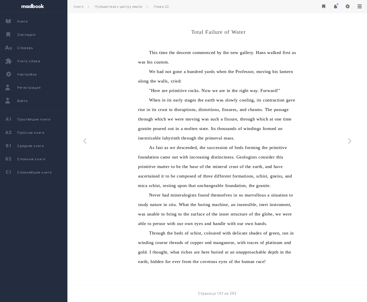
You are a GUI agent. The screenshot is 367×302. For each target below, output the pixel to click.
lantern (286, 71)
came (165, 157)
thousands (226, 128)
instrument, (281, 204)
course (161, 242)
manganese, (224, 242)
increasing (199, 157)
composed (186, 176)
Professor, (245, 71)
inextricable (149, 138)
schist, (262, 176)
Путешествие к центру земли (118, 6)
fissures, (230, 109)
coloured (212, 233)
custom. (161, 62)
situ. (173, 204)
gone (177, 71)
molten (190, 128)
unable (153, 214)
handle (219, 223)
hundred (195, 71)
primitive (178, 90)
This (153, 52)
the (172, 52)
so (241, 195)
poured (159, 128)
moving (263, 71)
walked (274, 52)
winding (146, 242)
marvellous (255, 195)
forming (252, 147)
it (162, 176)
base (194, 166)
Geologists (246, 157)
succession (217, 147)
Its (213, 128)
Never (155, 195)
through (145, 119)
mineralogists (183, 195)
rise (141, 109)
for (168, 261)
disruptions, (185, 109)
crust (163, 109)
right (244, 90)
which (160, 119)
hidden (157, 261)
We (152, 71)
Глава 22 (161, 6)
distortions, (209, 109)
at (271, 119)
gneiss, (277, 176)
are (165, 90)
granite (145, 128)
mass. (229, 138)
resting (169, 185)
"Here (154, 90)
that (192, 185)
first (287, 52)
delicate (239, 233)
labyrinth (171, 138)
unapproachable (251, 252)
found (203, 195)
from (186, 261)
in (228, 90)
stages (190, 100)
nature (156, 204)
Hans (261, 52)
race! (261, 261)
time (163, 52)
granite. (263, 185)
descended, (187, 147)
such (214, 119)
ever (176, 261)
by (219, 52)
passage (281, 109)
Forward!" (270, 90)
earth (210, 100)
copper (196, 242)
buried (217, 252)
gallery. (247, 52)
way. (254, 90)
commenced (203, 52)
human (248, 261)
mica (142, 185)
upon (182, 185)
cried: (176, 81)
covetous (208, 261)
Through (157, 233)
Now (206, 90)
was (142, 62)
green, (275, 233)
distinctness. (223, 157)
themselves (221, 195)
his (150, 62)
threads (176, 242)
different (222, 176)
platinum (274, 242)
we (215, 90)
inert (263, 204)
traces (252, 242)
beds (239, 147)
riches (186, 252)
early (178, 100)
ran (285, 233)
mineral (220, 166)
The (268, 109)
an (280, 128)
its (169, 100)
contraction (274, 100)
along (143, 81)
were (179, 119)
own (189, 223)
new (234, 52)
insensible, (247, 204)
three (208, 176)
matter (163, 166)
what (175, 252)
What (184, 204)
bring (172, 214)
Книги (78, 6)
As (151, 147)
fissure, (231, 119)
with (184, 157)
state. (204, 128)
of (240, 128)
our (180, 223)
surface (198, 214)
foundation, (236, 185)
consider (266, 157)
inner (224, 214)
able (142, 223)
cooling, (247, 100)
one (278, 119)
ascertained (149, 176)
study (143, 204)
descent (184, 52)
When (154, 100)
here (205, 252)
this (279, 157)
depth (273, 252)
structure (239, 214)
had (160, 71)
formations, (243, 176)
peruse (159, 223)
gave (290, 100)
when (221, 71)
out (171, 128)
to (171, 109)
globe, (268, 214)
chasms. (255, 109)
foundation (148, 157)
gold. (143, 252)
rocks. (194, 90)
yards (209, 71)
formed (269, 128)
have (278, 166)
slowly (231, 100)
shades (255, 233)
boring (204, 204)
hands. (261, 223)
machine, (220, 204)
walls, (163, 81)
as (294, 52)
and (243, 109)
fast (159, 147)
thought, (161, 252)
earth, (258, 166)
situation (279, 195)
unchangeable (210, 185)
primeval (213, 138)
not (168, 71)
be (178, 166)
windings (252, 128)
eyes (198, 223)
